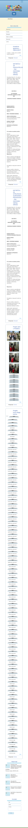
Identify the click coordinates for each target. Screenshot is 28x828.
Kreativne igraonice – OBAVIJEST (17, 48)
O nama (7, 31)
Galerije (15, 404)
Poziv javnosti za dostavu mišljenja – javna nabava (16, 787)
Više (20, 55)
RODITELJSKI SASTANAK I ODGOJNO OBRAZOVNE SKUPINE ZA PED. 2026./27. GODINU (14, 767)
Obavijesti (8, 34)
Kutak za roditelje (9, 36)
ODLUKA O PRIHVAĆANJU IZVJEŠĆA (14, 776)
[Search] (22, 1)
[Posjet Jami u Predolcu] (13, 336)
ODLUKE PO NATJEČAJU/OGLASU (16, 782)
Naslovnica (8, 29)
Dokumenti (8, 39)
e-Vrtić (7, 41)
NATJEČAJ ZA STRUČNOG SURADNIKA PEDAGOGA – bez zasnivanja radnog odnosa (17, 197)
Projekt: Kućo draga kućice (16, 412)
